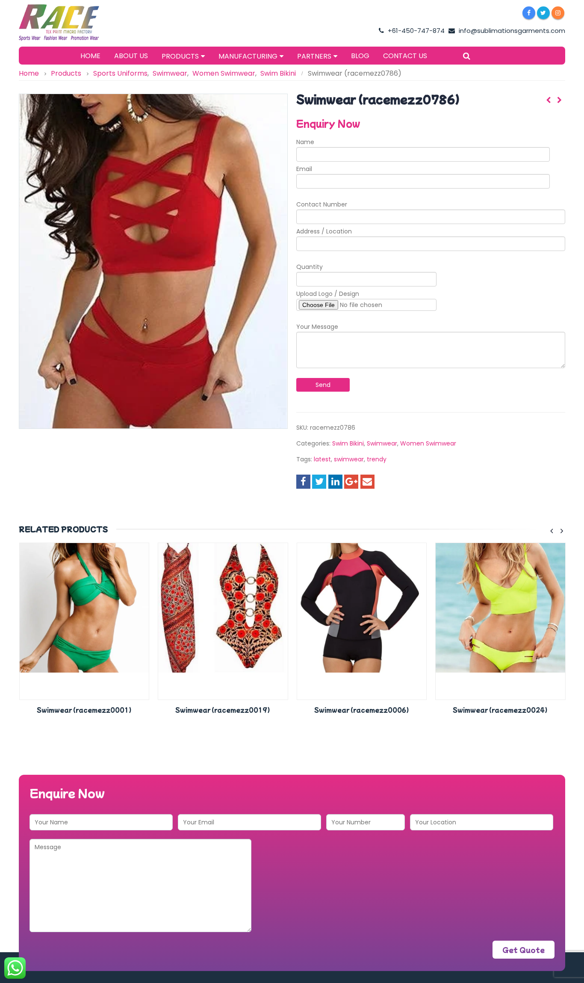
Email (304, 169)
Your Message (317, 326)
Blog (360, 56)
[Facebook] (528, 12)
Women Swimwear (428, 443)
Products (180, 56)
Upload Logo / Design (327, 293)
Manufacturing (247, 56)
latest (322, 459)
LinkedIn (335, 482)
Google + (351, 482)
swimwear (349, 459)
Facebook (303, 482)
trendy (376, 459)
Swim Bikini (348, 443)
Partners (314, 56)
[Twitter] (543, 12)
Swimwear (382, 443)
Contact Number (321, 204)
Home (90, 56)
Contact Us (405, 56)
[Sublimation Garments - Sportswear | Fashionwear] (72, 22)
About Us (131, 56)
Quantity (309, 267)
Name (305, 142)
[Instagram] (558, 12)
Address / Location (324, 231)
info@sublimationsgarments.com (511, 30)
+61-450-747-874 (415, 30)
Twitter (319, 482)
